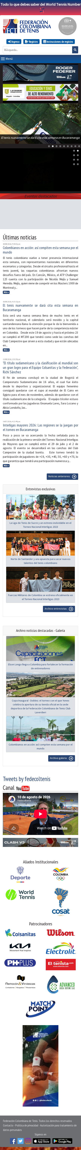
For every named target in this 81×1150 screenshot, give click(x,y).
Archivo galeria (58, 758)
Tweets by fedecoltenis (26, 779)
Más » (6, 292)
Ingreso (15, 41)
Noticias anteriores (59, 476)
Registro (33, 41)
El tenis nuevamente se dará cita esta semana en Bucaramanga (40, 307)
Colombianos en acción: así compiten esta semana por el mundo (40, 250)
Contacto (8, 1125)
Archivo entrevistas (56, 608)
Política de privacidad (26, 1125)
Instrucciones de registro (59, 41)
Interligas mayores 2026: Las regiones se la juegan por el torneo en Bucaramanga (40, 427)
